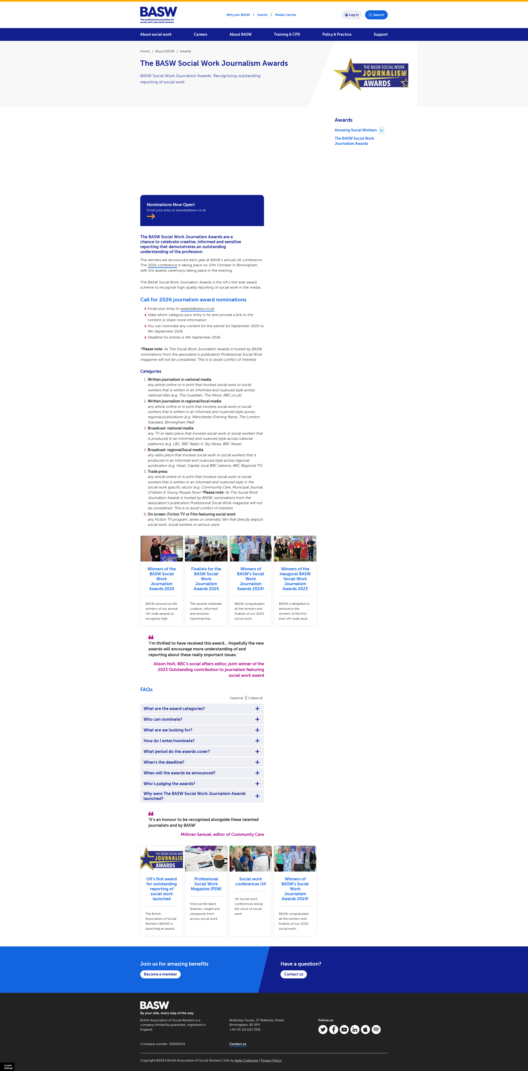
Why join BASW (238, 15)
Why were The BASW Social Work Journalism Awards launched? (195, 796)
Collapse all (255, 698)
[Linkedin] (354, 1029)
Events (262, 15)
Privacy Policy (271, 1060)
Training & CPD (287, 34)
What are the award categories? (174, 708)
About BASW (241, 34)
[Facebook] (333, 1029)
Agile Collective (246, 1060)
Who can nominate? (163, 719)
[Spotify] (376, 1029)
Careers (200, 34)
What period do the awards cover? (177, 751)
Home (145, 51)
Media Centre (285, 15)
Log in (354, 15)
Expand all (236, 698)
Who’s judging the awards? (169, 783)
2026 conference (162, 265)
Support (381, 34)
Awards (185, 51)
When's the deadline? (164, 762)
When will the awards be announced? (180, 772)
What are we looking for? (168, 730)
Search (378, 15)
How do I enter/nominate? (169, 740)
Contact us (293, 974)
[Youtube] (344, 1029)
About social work (156, 34)
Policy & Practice (336, 34)
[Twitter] (323, 1029)
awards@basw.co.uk (197, 308)
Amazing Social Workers (356, 130)
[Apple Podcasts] (365, 1029)
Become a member (160, 974)
